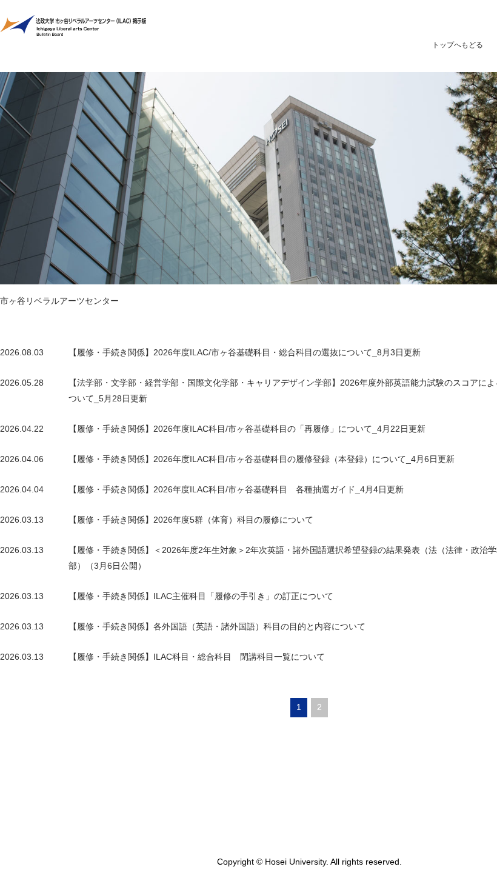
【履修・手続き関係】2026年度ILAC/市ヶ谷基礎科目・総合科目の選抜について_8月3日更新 (244, 352)
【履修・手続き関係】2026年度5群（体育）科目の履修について (190, 519)
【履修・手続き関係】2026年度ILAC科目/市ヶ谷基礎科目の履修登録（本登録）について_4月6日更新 (261, 459)
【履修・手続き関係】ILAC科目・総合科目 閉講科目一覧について (196, 657)
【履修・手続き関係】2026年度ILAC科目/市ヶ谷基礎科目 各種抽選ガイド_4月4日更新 (236, 489)
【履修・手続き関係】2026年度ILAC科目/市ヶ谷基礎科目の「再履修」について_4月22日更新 (246, 429)
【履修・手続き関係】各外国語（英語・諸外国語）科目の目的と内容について (216, 626)
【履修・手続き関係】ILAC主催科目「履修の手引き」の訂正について (200, 596)
